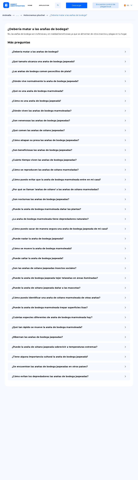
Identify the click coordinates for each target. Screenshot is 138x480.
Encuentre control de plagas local (105, 5)
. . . (17, 15)
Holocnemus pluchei (34, 15)
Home (30, 5)
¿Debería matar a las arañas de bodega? (68, 15)
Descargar (76, 5)
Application (44, 5)
